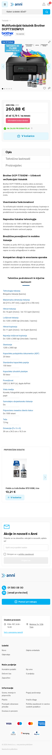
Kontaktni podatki (9, 669)
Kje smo (29, 669)
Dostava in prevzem (10, 711)
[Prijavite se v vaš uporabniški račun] (44, 4)
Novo (4, 650)
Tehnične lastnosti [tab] (18, 159)
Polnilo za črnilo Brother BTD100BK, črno (22, 488)
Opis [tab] (9, 152)
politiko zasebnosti (26, 554)
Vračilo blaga (31, 700)
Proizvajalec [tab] (14, 165)
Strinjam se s (20, 554)
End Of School (7, 42)
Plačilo (4, 700)
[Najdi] (46, 11)
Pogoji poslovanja (33, 693)
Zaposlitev (6, 678)
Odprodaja (6, 654)
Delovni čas (6, 674)
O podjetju (30, 674)
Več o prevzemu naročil (13, 632)
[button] (2, 88)
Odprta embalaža (33, 650)
